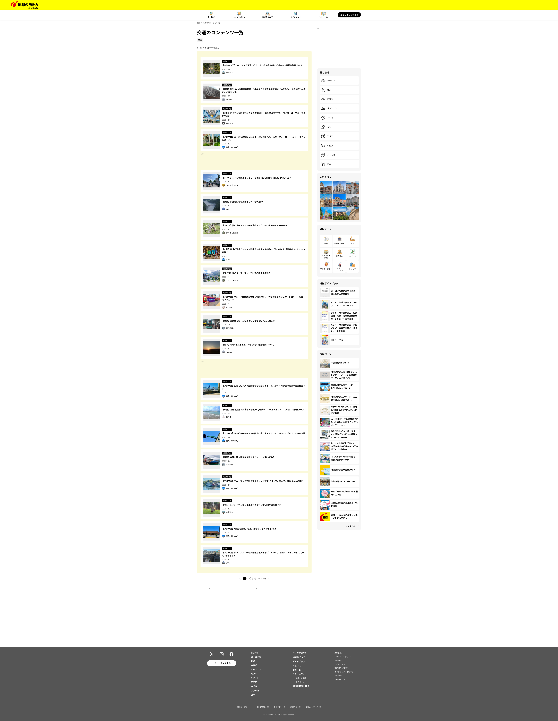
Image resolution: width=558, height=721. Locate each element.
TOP (199, 23)
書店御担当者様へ (341, 668)
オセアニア (332, 108)
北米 (329, 90)
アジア (330, 136)
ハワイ (330, 118)
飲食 (326, 243)
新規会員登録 (301, 678)
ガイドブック (295, 17)
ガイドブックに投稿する (344, 671)
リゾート (331, 127)
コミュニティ (324, 17)
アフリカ (331, 155)
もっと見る (351, 525)
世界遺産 (339, 256)
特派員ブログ (267, 17)
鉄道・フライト (339, 269)
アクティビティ (326, 269)
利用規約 (338, 660)
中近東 (330, 145)
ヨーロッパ (332, 80)
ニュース (297, 665)
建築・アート (339, 243)
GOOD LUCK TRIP (301, 685)
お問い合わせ (340, 679)
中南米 (330, 99)
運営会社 (338, 653)
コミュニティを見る (349, 14)
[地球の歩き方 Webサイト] (24, 5)
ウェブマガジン (239, 17)
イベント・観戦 (326, 256)
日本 (329, 164)
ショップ (352, 269)
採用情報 (338, 675)
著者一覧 (297, 669)
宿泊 (352, 243)
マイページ (300, 682)
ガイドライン (340, 664)
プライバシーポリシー (343, 656)
